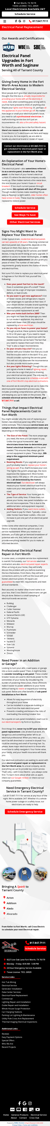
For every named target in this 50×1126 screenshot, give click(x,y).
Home (6, 1115)
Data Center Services (11, 992)
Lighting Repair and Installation (16, 1002)
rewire (21, 688)
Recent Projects (9, 1047)
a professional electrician (29, 116)
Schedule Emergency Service (25, 811)
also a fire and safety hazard (32, 122)
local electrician (26, 325)
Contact (23, 1117)
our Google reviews (20, 777)
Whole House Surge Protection (16, 1008)
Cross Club (34, 1117)
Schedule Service (25, 14)
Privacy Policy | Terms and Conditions (25, 1125)
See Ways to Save (25, 215)
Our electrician (28, 482)
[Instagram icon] (30, 1103)
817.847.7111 (40, 21)
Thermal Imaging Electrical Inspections (19, 1021)
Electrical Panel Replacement (15, 995)
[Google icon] (24, 1103)
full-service (32, 561)
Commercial (7, 998)
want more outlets (36, 509)
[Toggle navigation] (5, 21)
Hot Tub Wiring (9, 982)
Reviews (5, 1033)
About (14, 1117)
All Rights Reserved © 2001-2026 (33, 1123)
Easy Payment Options (12, 1037)
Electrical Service (9, 985)
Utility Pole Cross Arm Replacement (18, 1018)
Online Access (19, 1123)
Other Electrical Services (25, 222)
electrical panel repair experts (34, 564)
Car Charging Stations (12, 1012)
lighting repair (39, 369)
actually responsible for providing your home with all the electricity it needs (23, 99)
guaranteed (7, 581)
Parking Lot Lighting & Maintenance (18, 1015)
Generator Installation (12, 988)
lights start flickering (22, 107)
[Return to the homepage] (10, 946)
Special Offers (8, 1040)
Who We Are (7, 1043)
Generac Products (19, 1115)
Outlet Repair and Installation (15, 1005)
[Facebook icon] (19, 1103)
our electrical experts (11, 722)
